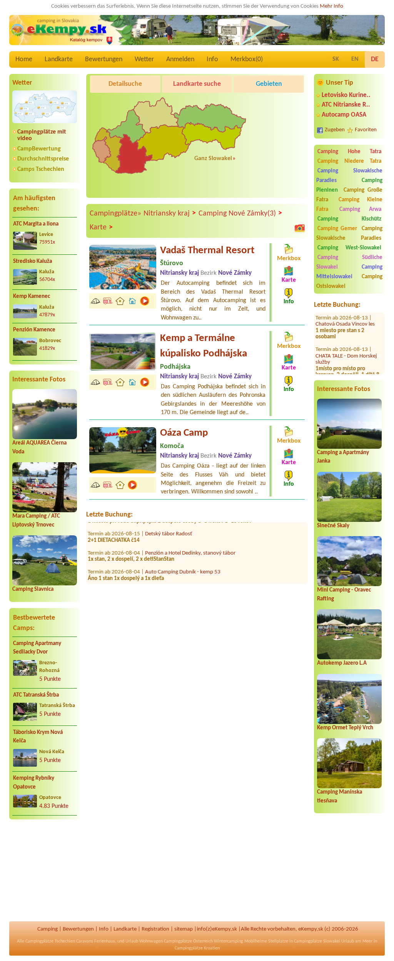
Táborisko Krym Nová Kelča (38, 737)
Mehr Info (331, 6)
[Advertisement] (44, 875)
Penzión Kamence (34, 330)
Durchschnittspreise (43, 159)
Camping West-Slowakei (349, 248)
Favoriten (366, 130)
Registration (155, 929)
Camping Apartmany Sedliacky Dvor (37, 648)
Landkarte (59, 59)
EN (355, 59)
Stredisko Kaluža (32, 261)
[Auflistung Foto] (300, 228)
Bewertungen (103, 59)
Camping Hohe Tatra (349, 152)
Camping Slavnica (32, 589)
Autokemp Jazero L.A (342, 663)
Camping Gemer (337, 229)
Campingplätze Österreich (188, 941)
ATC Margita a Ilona (35, 224)
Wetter (144, 59)
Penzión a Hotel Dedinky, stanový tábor (190, 540)
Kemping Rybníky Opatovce (33, 782)
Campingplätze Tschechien (50, 941)
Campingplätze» (115, 213)
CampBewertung (39, 149)
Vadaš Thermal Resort (207, 251)
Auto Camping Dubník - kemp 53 (182, 560)
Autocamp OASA (344, 115)
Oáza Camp (184, 433)
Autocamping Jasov (167, 579)
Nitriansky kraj (170, 213)
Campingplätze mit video (41, 135)
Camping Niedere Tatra (349, 161)
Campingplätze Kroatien (197, 948)
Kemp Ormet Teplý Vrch (345, 728)
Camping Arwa (360, 209)
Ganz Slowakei (213, 158)
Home (23, 59)
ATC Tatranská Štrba (36, 695)
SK (335, 59)
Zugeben (335, 130)
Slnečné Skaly (333, 526)
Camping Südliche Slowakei (349, 262)
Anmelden (180, 59)
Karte (101, 228)
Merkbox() (246, 59)
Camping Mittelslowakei (349, 272)
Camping (47, 929)
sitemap (183, 929)
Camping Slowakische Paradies (349, 176)
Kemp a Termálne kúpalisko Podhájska (203, 346)
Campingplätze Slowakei (317, 941)
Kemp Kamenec (31, 296)
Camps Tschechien (40, 169)
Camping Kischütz (349, 219)
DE (375, 59)
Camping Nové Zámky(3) (240, 213)
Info (212, 59)
